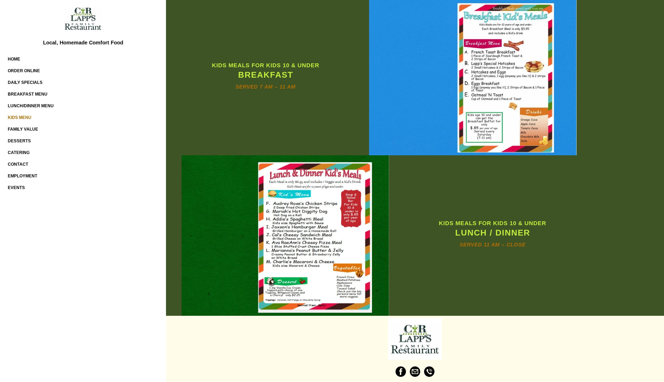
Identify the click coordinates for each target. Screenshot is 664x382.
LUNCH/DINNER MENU (31, 106)
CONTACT (18, 164)
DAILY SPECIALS (25, 82)
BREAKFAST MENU (27, 94)
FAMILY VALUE (23, 129)
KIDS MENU (19, 117)
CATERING (19, 152)
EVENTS (16, 187)
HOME (14, 59)
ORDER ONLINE (24, 71)
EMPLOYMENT (22, 176)
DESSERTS (19, 141)
